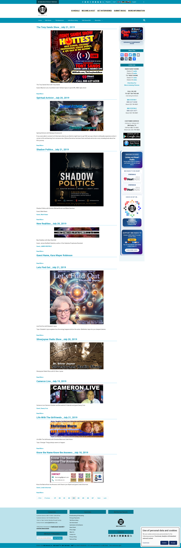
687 (93, 498)
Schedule (75, 11)
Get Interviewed (104, 11)
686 (88, 498)
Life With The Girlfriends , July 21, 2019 (56, 417)
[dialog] (160, 536)
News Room (73, 527)
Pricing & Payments (75, 518)
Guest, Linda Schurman (43, 487)
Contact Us (72, 534)
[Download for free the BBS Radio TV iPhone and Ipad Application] (131, 143)
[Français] (121, 2)
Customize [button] (146, 543)
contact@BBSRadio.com (50, 522)
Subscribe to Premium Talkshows (48, 2)
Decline (164, 543)
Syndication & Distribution (76, 525)
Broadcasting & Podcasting (77, 515)
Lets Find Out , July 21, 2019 (51, 267)
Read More (39, 94)
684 (79, 498)
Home (40, 20)
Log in (114, 2)
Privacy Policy (73, 537)
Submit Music (120, 11)
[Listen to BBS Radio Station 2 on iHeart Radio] (132, 189)
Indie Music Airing (73, 20)
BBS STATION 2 (132, 108)
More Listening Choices (131, 85)
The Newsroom (59, 20)
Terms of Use (73, 539)
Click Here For (131, 83)
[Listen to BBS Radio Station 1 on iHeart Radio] (132, 178)
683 (74, 498)
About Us (72, 532)
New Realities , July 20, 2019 (51, 223)
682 (69, 498)
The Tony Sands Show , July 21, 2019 (55, 27)
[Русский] (128, 2)
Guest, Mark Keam (42, 214)
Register (108, 2)
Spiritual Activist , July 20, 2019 (52, 98)
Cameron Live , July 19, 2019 (51, 381)
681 (64, 498)
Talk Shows (48, 20)
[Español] (130, 2)
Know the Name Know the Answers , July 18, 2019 (62, 452)
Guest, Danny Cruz (42, 408)
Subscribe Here (132, 250)
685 (83, 498)
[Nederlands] (120, 2)
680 (60, 498)
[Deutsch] (123, 2)
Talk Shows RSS (86, 20)
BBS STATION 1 (132, 100)
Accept (173, 543)
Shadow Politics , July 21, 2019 (52, 149)
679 (55, 498)
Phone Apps (73, 529)
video (135, 77)
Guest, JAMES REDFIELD (44, 246)
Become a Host (88, 11)
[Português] (127, 2)
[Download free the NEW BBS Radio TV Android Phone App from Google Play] (131, 135)
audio (135, 71)
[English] (118, 2)
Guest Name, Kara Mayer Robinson (54, 255)
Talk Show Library (74, 520)
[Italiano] (125, 2)
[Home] (42, 11)
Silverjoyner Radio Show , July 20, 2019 (56, 339)
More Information (136, 11)
